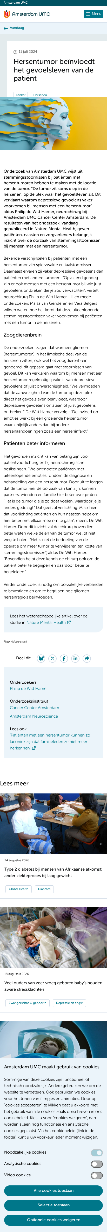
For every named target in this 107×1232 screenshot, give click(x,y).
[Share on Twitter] (52, 658)
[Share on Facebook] (64, 658)
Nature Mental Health (46, 623)
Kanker (20, 95)
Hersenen (40, 95)
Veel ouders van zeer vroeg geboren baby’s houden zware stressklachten (53, 986)
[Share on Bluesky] (41, 658)
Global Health (18, 889)
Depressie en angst (69, 1003)
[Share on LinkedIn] (75, 658)
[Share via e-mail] (87, 658)
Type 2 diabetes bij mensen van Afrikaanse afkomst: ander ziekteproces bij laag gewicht (53, 872)
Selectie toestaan (54, 1205)
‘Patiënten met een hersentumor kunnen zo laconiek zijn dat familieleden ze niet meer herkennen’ (50, 741)
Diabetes (44, 889)
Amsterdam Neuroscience (34, 717)
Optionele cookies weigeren (53, 1220)
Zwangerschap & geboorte (27, 1003)
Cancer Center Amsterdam (34, 708)
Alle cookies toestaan (53, 1191)
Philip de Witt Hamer (29, 689)
